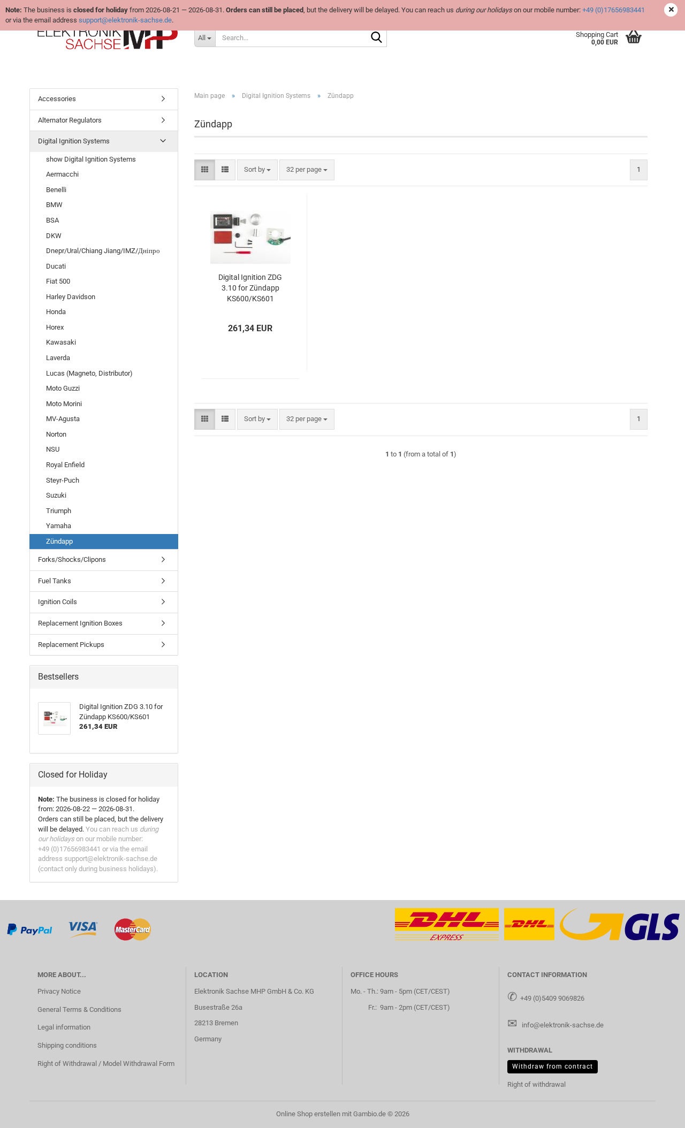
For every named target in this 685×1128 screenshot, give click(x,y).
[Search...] (377, 38)
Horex (55, 327)
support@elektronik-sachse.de (125, 20)
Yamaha (58, 526)
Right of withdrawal (536, 1084)
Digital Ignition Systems (74, 141)
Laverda (58, 358)
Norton (56, 434)
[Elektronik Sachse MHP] (107, 37)
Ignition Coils (57, 602)
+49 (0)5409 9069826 (552, 998)
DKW (54, 236)
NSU (52, 449)
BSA (52, 220)
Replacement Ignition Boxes (80, 623)
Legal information (63, 1027)
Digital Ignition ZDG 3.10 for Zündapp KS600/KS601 (250, 288)
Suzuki (56, 495)
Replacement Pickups (71, 645)
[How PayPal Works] (30, 929)
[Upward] (656, 1112)
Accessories (57, 99)
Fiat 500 (58, 281)
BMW (54, 205)
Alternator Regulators (70, 120)
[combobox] (257, 169)
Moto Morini (64, 404)
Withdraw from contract (552, 1066)
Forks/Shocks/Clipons (72, 559)
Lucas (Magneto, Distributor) (89, 373)
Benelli (56, 190)
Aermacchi (62, 174)
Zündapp (59, 541)
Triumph (58, 511)
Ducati (56, 266)
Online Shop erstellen (308, 1114)
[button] (204, 169)
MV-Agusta (63, 419)
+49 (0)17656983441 (613, 10)
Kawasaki (61, 342)
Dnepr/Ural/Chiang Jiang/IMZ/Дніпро (103, 251)
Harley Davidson (70, 297)
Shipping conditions (67, 1045)
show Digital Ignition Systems (91, 159)
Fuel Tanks (54, 581)
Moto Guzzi (63, 388)
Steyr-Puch (62, 480)
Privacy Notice (59, 991)
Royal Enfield (65, 465)
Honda (56, 312)
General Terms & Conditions (79, 1009)
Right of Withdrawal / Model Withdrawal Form (105, 1064)
